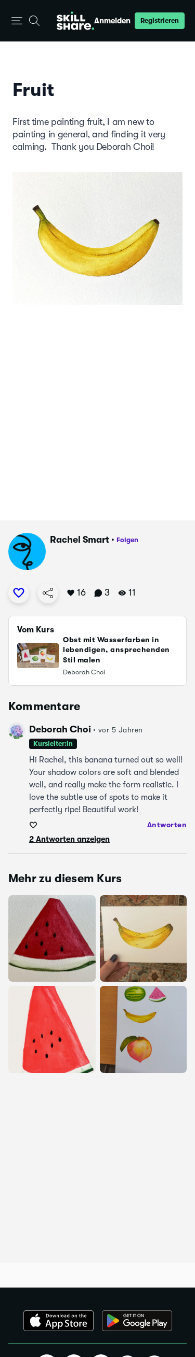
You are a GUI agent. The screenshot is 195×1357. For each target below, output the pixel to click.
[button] (16, 21)
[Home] (75, 20)
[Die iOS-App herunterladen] (58, 1320)
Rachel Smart (79, 539)
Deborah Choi (60, 729)
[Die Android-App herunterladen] (137, 1320)
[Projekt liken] (18, 593)
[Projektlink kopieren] (47, 593)
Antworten (167, 825)
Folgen (127, 540)
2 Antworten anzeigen (69, 839)
